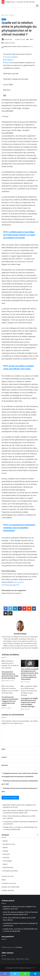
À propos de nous (8, 876)
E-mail (4, 757)
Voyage (5, 851)
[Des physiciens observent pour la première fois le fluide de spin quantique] (10, 665)
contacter (19, 947)
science (11, 15)
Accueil (5, 15)
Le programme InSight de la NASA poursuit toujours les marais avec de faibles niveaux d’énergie (29, 702)
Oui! (4, 95)
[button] (20, 105)
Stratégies (9, 60)
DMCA (4, 880)
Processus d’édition (10, 57)
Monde (5, 847)
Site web (5, 765)
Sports (5, 864)
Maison (5, 841)
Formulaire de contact (10, 871)
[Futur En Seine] (9, 8)
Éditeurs (6, 63)
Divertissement (8, 867)
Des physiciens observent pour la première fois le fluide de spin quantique (10, 675)
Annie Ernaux (8, 39)
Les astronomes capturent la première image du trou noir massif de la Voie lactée (10, 701)
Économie (6, 854)
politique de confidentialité (10, 887)
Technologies (7, 861)
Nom (4, 749)
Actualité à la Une (9, 844)
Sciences (6, 857)
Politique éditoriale (8, 890)
